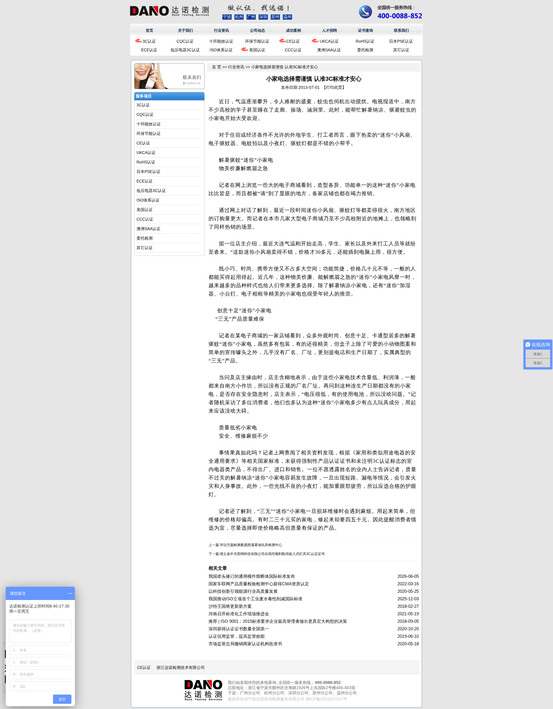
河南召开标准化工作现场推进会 (239, 613)
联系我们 (401, 30)
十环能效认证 (221, 41)
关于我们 (185, 30)
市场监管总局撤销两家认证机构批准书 (245, 643)
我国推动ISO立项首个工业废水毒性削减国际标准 (255, 598)
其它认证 (401, 50)
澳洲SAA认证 (329, 50)
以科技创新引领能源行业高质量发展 (243, 591)
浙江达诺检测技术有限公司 (180, 667)
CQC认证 (185, 41)
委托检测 (365, 50)
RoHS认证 (365, 41)
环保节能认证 (257, 41)
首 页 (216, 67)
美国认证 (257, 50)
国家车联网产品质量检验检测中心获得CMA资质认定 (259, 583)
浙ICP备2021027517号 (326, 699)
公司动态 (257, 30)
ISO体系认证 (221, 50)
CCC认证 (293, 50)
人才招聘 (329, 30)
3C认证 (149, 41)
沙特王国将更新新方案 (230, 606)
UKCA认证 (329, 41)
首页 (149, 30)
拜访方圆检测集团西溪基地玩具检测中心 (251, 545)
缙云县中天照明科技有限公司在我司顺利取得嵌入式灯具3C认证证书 (272, 554)
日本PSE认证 (401, 41)
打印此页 (334, 87)
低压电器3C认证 (185, 50)
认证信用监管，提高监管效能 (237, 636)
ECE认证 (149, 50)
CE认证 (293, 41)
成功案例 (293, 30)
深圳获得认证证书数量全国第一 (239, 628)
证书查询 (365, 30)
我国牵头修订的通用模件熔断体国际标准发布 (252, 576)
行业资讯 (221, 30)
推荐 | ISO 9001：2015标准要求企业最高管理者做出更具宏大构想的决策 (278, 621)
